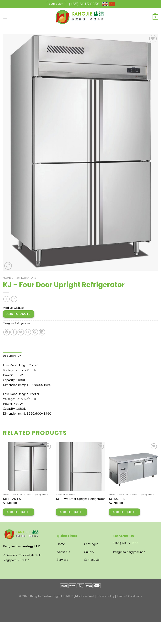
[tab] (12, 356)
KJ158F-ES (117, 499)
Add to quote (18, 314)
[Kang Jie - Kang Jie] (80, 17)
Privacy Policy (105, 596)
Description (12, 356)
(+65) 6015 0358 (125, 543)
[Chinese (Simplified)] (112, 4)
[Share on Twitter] (20, 332)
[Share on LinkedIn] (42, 332)
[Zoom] (8, 266)
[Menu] (5, 17)
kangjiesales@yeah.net (129, 552)
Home (7, 278)
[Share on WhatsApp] (6, 332)
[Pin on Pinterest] (35, 332)
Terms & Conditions (129, 596)
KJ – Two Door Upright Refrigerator (80, 499)
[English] (105, 4)
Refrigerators (25, 278)
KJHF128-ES (12, 499)
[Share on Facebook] (13, 332)
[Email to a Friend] (28, 332)
